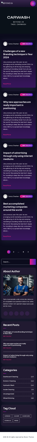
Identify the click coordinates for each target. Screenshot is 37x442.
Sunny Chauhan (13, 44)
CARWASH (7, 416)
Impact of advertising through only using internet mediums (18, 155)
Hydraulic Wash (18, 385)
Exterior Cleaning (18, 381)
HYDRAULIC (7, 420)
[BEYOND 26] (7, 3)
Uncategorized (18, 394)
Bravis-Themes (29, 437)
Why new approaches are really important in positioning (17, 105)
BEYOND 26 (18, 22)
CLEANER (16, 416)
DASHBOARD (26, 416)
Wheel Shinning (18, 398)
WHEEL (16, 420)
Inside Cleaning (18, 390)
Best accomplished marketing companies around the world (15, 206)
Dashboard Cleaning (18, 377)
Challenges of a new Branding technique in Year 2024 (18, 54)
